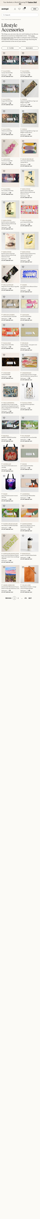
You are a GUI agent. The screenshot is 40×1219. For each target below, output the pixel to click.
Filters (11, 48)
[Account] (15, 9)
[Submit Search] (4, 15)
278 (26, 598)
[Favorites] (19, 9)
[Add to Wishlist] (4, 53)
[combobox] (20, 15)
